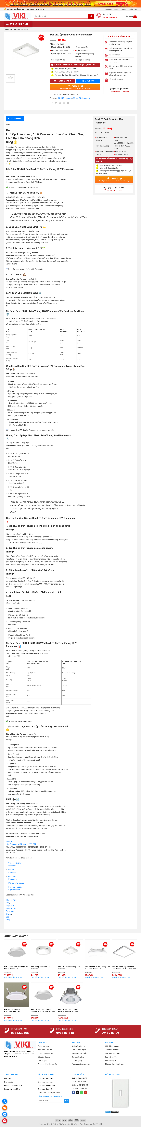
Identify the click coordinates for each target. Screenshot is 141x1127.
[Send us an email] (77, 1092)
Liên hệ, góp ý (9, 1082)
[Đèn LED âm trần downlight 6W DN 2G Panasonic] (16, 952)
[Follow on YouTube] (85, 1092)
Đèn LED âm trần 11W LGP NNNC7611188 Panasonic (68, 1011)
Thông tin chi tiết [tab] (15, 118)
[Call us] (81, 1092)
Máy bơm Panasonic (16, 883)
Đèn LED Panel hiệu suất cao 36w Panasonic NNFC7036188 (124, 968)
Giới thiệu (108, 9)
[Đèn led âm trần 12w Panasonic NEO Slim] (16, 994)
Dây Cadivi (10, 906)
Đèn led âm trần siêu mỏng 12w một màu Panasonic (97, 968)
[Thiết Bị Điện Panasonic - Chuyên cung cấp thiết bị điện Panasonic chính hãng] (17, 16)
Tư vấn (123, 9)
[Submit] (91, 16)
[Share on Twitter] (56, 103)
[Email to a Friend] (60, 103)
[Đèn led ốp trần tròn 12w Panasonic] (43, 952)
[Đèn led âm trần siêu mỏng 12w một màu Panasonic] (97, 952)
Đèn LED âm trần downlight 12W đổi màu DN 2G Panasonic (43, 1011)
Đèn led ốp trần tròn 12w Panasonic (40, 968)
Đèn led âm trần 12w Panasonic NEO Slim (12, 1011)
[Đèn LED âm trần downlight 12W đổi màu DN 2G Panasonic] (43, 994)
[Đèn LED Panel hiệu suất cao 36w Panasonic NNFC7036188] (124, 952)
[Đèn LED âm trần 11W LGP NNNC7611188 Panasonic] (70, 994)
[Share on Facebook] (52, 103)
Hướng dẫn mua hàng (12, 1089)
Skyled (8, 914)
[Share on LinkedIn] (68, 103)
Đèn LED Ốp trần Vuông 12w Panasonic (69, 968)
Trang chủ (8, 29)
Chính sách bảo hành (45, 1078)
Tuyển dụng (132, 9)
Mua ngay (89, 81)
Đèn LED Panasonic (21, 29)
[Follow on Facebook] (73, 1092)
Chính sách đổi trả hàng (46, 1085)
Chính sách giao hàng (45, 1082)
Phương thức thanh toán (13, 1085)
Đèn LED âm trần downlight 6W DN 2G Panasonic (16, 968)
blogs (116, 9)
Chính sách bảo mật (45, 1089)
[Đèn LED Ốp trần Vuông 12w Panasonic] (70, 952)
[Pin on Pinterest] (64, 103)
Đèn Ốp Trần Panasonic (81, 98)
